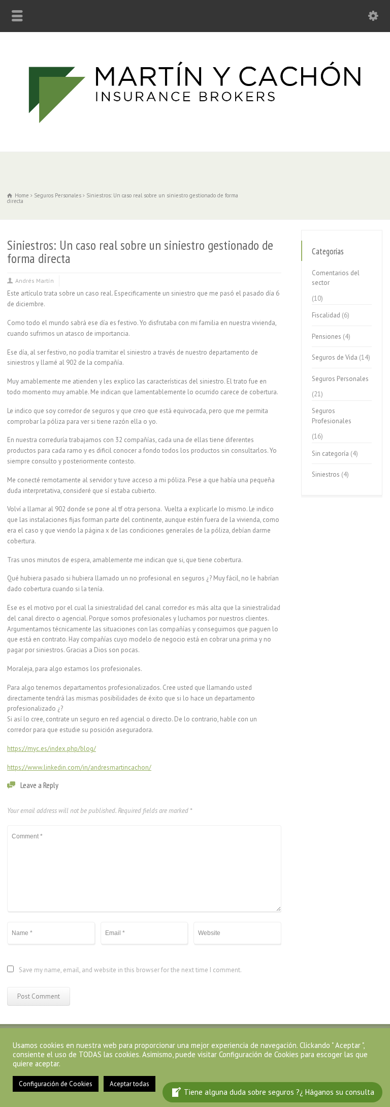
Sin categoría (330, 453)
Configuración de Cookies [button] (55, 1084)
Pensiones (326, 336)
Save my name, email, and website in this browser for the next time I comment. (130, 970)
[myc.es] (195, 130)
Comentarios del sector (336, 278)
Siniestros (326, 474)
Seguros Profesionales (331, 415)
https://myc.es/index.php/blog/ (51, 748)
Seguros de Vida (335, 357)
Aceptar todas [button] (129, 1084)
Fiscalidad (326, 315)
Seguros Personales (340, 378)
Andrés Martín (34, 280)
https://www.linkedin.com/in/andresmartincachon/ (79, 767)
